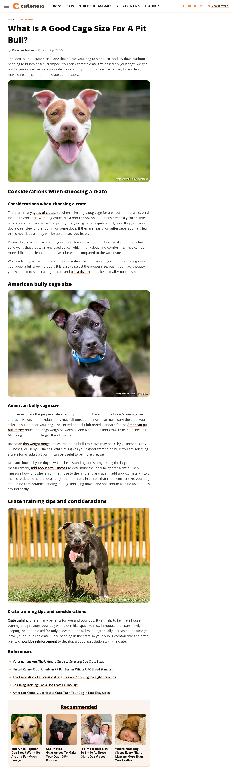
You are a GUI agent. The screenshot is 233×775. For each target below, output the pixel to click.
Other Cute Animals (95, 6)
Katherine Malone (23, 50)
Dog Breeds (26, 20)
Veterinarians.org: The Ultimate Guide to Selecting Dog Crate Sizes (58, 662)
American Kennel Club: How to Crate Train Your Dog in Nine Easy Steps (61, 693)
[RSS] (201, 6)
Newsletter (219, 6)
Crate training (18, 620)
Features (152, 6)
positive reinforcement (39, 641)
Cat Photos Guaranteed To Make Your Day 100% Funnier (61, 755)
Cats (70, 6)
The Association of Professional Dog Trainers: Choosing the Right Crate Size (64, 677)
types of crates (44, 212)
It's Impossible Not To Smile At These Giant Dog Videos (94, 753)
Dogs (57, 6)
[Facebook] (183, 6)
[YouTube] (189, 6)
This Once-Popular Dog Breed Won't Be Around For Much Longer (25, 755)
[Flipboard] (195, 6)
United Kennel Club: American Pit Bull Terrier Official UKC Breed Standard (63, 669)
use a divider (80, 271)
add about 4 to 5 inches (49, 468)
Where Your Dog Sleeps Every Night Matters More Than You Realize (129, 755)
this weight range (36, 444)
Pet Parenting (128, 6)
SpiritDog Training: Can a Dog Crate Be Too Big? (45, 685)
